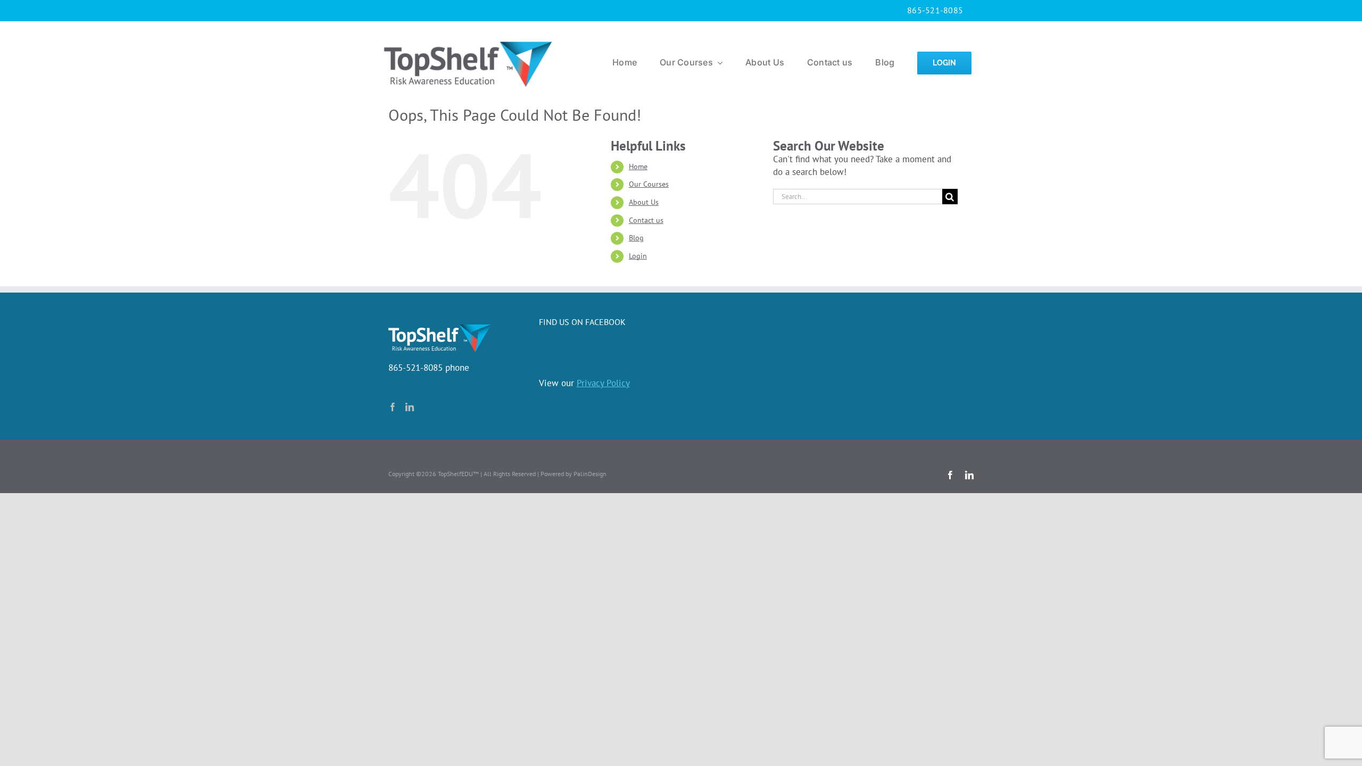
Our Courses (649, 184)
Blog (636, 238)
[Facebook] (392, 407)
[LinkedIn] (409, 407)
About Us (644, 202)
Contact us (646, 220)
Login (638, 256)
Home (638, 166)
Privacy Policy (603, 383)
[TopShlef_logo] (468, 39)
